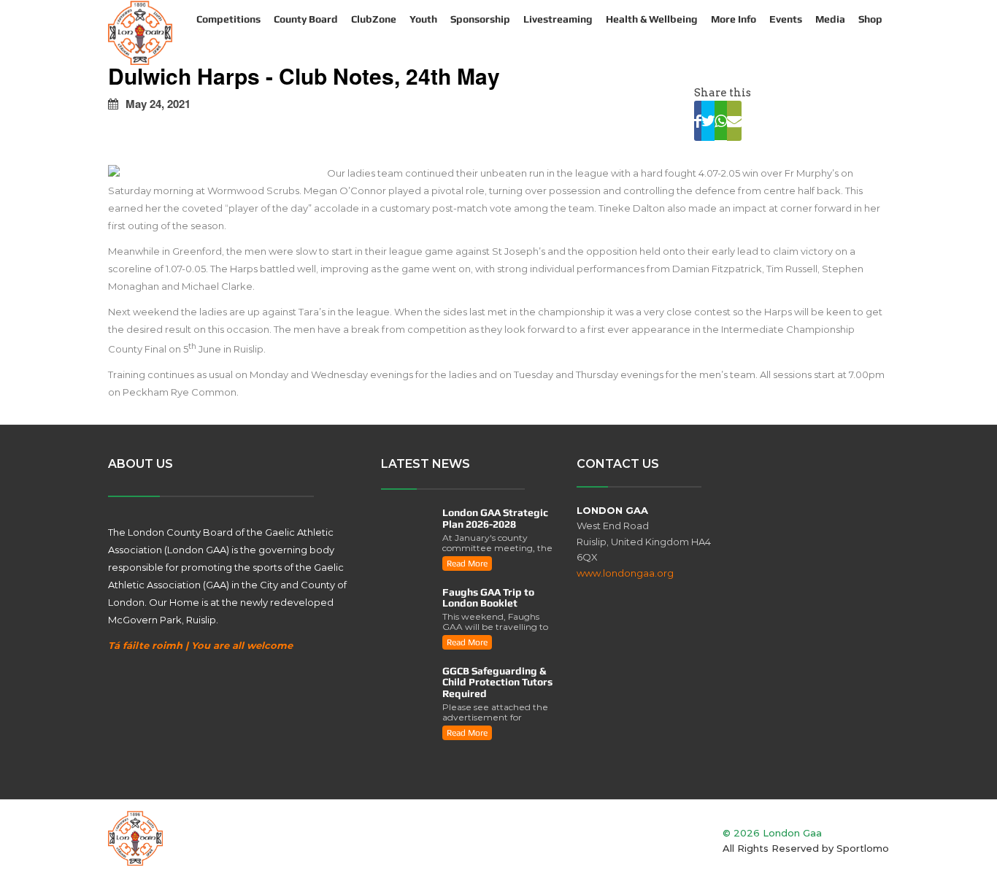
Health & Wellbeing (652, 19)
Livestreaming (558, 19)
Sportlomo (862, 848)
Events (785, 19)
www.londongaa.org (625, 573)
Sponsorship (480, 19)
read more (467, 563)
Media (830, 19)
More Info (733, 19)
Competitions (228, 19)
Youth (423, 19)
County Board (306, 19)
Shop (870, 19)
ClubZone (373, 19)
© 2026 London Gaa (772, 833)
